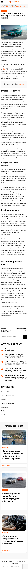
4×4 (6, 311)
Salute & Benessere (7, 403)
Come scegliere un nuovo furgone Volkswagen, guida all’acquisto (11, 497)
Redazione (12, 561)
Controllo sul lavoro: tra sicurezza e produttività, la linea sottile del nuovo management (15, 370)
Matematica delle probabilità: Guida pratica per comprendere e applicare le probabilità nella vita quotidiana (16, 378)
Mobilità (4, 11)
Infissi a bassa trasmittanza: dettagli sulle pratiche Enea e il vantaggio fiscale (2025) (15, 356)
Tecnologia (4, 407)
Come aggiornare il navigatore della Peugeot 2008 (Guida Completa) (12, 540)
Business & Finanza (7, 392)
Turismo (3, 411)
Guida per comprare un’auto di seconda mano (15, 350)
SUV (4, 69)
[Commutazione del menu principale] (2, 1)
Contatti (4, 561)
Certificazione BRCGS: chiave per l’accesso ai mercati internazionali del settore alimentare (16, 363)
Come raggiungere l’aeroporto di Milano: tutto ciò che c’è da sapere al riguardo (12, 455)
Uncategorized (5, 415)
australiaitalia (6, 22)
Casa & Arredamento (7, 396)
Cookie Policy (14, 563)
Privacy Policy (21, 561)
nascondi (21, 84)
